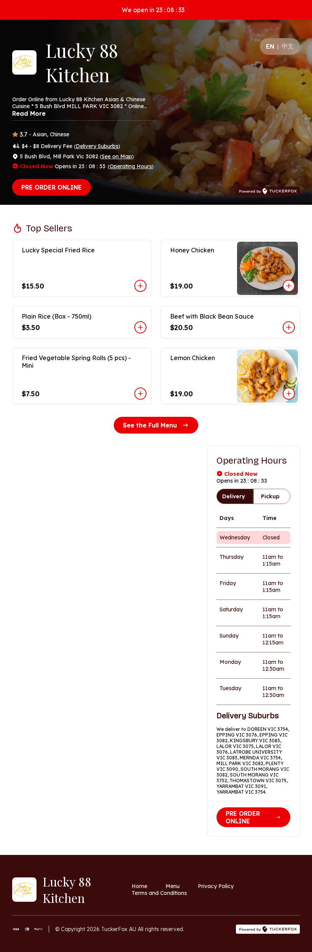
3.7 (23, 134)
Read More (29, 113)
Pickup (270, 496)
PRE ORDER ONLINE (51, 187)
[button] (81, 268)
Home (139, 886)
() (97, 146)
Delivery (233, 496)
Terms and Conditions (159, 893)
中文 (288, 46)
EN (270, 46)
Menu (173, 886)
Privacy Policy (216, 886)
